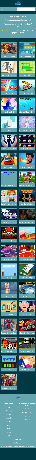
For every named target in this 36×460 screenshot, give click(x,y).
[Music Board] (9, 367)
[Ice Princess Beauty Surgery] (9, 174)
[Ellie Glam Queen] (27, 367)
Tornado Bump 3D (9, 259)
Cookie (27, 409)
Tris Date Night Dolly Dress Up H (12, 388)
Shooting (9, 411)
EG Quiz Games (9, 315)
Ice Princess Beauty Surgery (11, 186)
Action (9, 425)
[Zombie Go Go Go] (27, 348)
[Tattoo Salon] (27, 312)
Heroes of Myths (9, 57)
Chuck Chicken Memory (27, 333)
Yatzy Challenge (27, 278)
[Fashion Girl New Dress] (9, 330)
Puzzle (9, 429)
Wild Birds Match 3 (9, 222)
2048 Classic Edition (27, 57)
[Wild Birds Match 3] (9, 220)
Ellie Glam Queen (27, 370)
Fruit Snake (27, 75)
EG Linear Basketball (27, 259)
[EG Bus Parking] (27, 293)
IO (9, 436)
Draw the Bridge (27, 93)
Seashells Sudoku (27, 204)
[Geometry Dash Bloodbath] (9, 238)
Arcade (9, 418)
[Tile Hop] (9, 127)
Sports (9, 407)
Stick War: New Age (9, 149)
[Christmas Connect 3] (27, 146)
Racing (9, 421)
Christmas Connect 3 (27, 149)
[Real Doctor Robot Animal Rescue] (27, 183)
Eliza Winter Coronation (27, 130)
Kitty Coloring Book (9, 75)
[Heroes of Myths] (9, 54)
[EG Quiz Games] (9, 312)
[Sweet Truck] (27, 238)
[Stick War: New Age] (9, 146)
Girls (9, 432)
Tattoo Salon (27, 315)
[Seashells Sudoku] (27, 201)
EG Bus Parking (27, 296)
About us (27, 416)
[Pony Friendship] (9, 109)
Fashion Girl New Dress (9, 333)
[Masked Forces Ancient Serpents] (27, 220)
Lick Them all (27, 167)
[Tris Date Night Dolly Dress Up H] (9, 385)
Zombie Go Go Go (27, 351)
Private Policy (27, 412)
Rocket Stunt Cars (9, 167)
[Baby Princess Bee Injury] (9, 201)
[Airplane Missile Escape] (27, 109)
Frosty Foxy (9, 296)
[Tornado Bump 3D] (9, 256)
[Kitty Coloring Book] (9, 72)
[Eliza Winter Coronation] (27, 127)
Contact (27, 420)
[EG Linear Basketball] (27, 256)
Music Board (9, 370)
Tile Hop (9, 130)
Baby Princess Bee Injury (10, 204)
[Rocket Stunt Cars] (9, 164)
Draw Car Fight (9, 93)
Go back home (8, 30)
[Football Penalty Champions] (9, 348)
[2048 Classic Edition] (27, 54)
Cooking (9, 414)
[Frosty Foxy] (9, 293)
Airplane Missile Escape (27, 112)
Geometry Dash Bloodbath (10, 241)
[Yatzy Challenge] (27, 275)
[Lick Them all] (27, 164)
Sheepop (9, 278)
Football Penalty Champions (11, 351)
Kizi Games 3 (18, 443)
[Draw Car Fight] (9, 91)
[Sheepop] (9, 275)
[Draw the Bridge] (27, 91)
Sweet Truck (27, 241)
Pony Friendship (9, 112)
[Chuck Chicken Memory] (27, 330)
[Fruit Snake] (27, 72)
